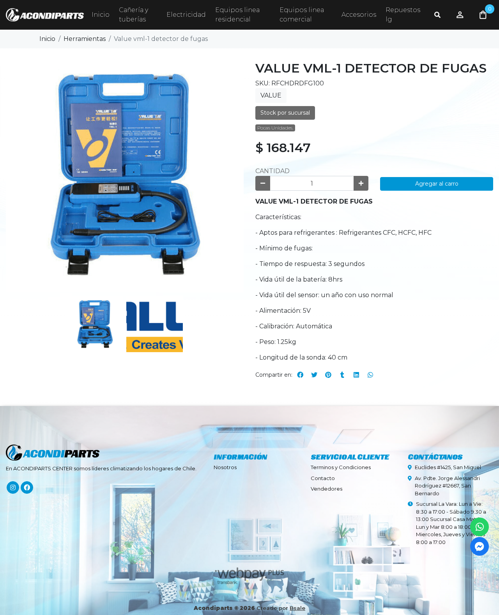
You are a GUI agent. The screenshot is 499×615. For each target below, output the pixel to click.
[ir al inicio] (52, 449)
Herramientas (85, 39)
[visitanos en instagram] (13, 487)
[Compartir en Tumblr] (342, 375)
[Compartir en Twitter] (314, 375)
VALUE (270, 95)
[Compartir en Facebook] (300, 375)
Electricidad (186, 14)
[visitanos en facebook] (27, 487)
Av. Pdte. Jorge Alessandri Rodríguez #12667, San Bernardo (447, 485)
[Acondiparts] (45, 14)
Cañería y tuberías (133, 14)
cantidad (272, 171)
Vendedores (326, 489)
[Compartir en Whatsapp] (370, 375)
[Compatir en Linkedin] (356, 375)
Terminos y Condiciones (341, 467)
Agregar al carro (436, 183)
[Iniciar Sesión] (460, 14)
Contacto (323, 478)
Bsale (297, 608)
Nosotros (225, 467)
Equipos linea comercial (302, 14)
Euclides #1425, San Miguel (448, 467)
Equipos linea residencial (237, 14)
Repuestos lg (403, 14)
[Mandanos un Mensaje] (479, 546)
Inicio (101, 14)
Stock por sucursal (285, 112)
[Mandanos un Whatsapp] (479, 527)
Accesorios (359, 14)
